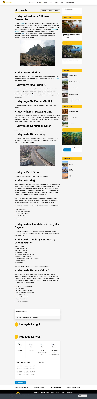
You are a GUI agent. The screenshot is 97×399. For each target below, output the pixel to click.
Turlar (56, 2)
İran (32, 95)
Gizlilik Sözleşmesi (55, 392)
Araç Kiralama (70, 2)
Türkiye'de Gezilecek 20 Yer (21, 387)
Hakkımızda (36, 392)
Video (45, 2)
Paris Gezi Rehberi (39, 387)
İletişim (63, 392)
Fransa (17, 31)
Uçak (62, 2)
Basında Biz (70, 392)
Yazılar (39, 2)
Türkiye (17, 89)
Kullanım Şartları (45, 392)
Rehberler (31, 2)
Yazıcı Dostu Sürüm (20, 382)
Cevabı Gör (67, 149)
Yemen (22, 23)
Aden (22, 33)
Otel (51, 2)
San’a (57, 78)
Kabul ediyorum (82, 395)
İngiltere (54, 29)
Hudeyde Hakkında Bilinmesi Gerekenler (27, 317)
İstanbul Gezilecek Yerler (73, 387)
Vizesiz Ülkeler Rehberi (55, 387)
